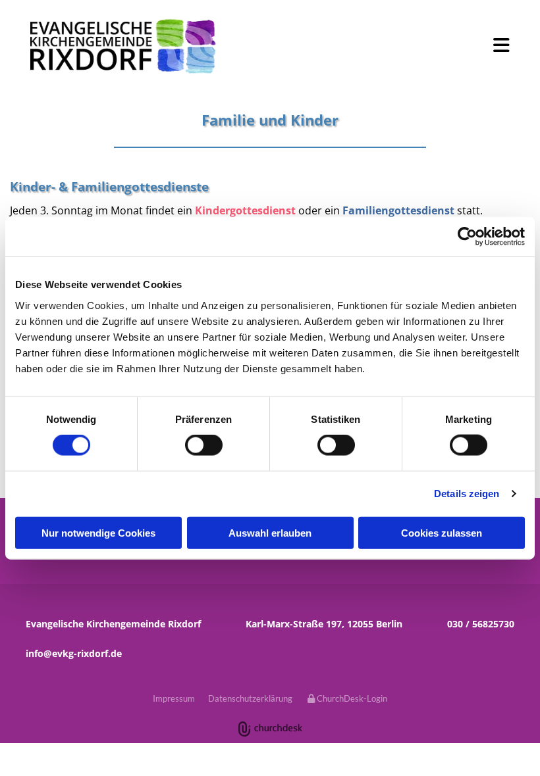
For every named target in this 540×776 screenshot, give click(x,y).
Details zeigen (466, 493)
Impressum (174, 698)
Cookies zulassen (441, 532)
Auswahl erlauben (270, 532)
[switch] (204, 445)
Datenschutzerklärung (250, 698)
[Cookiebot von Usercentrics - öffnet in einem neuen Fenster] (467, 237)
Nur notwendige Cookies (98, 532)
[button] (374, 45)
